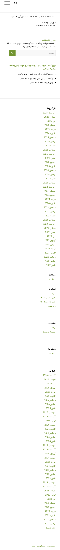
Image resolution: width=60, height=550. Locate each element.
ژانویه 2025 (50, 166)
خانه (45, 25)
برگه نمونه (51, 328)
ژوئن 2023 (50, 232)
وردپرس (52, 306)
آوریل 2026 (50, 125)
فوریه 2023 (50, 249)
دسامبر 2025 (50, 137)
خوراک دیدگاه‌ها (48, 302)
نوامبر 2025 (50, 142)
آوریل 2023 (50, 240)
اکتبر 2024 (51, 179)
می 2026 (51, 121)
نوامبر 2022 (50, 261)
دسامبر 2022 (50, 257)
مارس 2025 (50, 162)
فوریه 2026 (50, 129)
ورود (54, 293)
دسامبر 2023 (50, 207)
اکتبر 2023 (51, 216)
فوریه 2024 (50, 199)
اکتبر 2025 (51, 146)
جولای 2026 (50, 117)
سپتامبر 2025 (49, 150)
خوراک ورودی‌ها (48, 298)
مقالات (52, 279)
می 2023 (51, 236)
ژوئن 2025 (50, 158)
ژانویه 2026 (50, 133)
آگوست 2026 (49, 113)
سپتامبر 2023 (49, 220)
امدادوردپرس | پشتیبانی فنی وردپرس (43, 546)
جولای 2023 (50, 228)
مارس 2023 (50, 244)
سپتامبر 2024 (49, 183)
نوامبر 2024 (50, 174)
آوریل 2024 (50, 191)
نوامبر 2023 (50, 212)
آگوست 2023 (49, 224)
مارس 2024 (50, 195)
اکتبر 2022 (51, 265)
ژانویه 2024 (50, 203)
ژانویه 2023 (50, 253)
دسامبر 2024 (50, 170)
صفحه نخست (49, 332)
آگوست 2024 (49, 187)
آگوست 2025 (49, 154)
